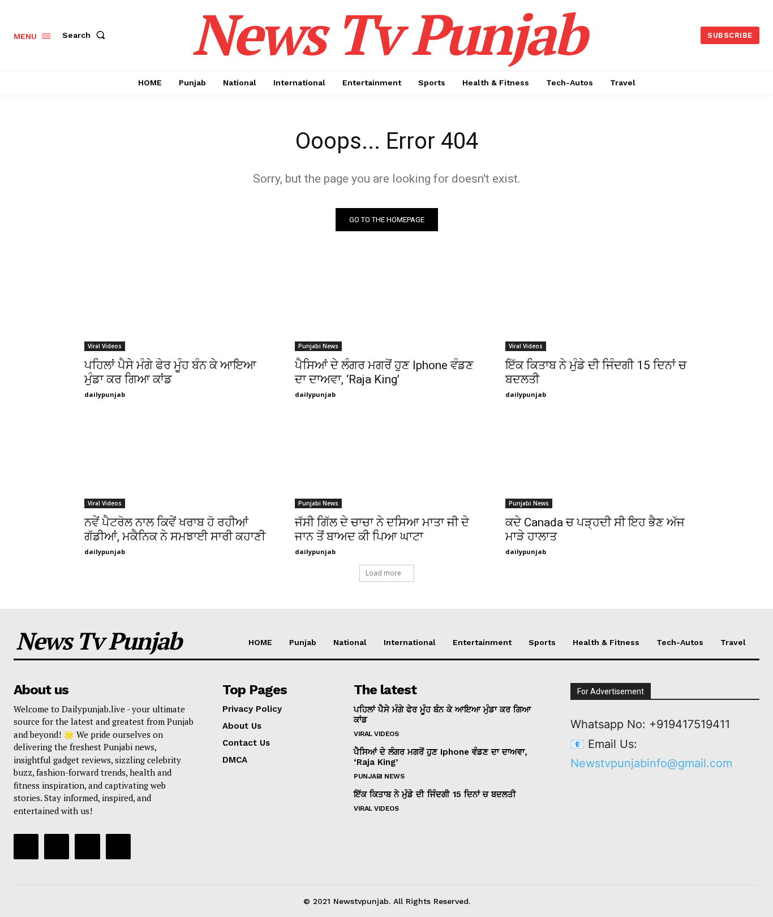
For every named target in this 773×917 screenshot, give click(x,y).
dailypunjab (104, 394)
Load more (383, 573)
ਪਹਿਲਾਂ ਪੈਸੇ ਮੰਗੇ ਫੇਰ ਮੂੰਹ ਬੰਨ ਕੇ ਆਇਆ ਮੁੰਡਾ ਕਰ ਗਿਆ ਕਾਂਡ (170, 372)
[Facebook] (26, 846)
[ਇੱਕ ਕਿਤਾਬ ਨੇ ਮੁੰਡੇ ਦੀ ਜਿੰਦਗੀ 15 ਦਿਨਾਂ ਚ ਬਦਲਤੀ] (597, 305)
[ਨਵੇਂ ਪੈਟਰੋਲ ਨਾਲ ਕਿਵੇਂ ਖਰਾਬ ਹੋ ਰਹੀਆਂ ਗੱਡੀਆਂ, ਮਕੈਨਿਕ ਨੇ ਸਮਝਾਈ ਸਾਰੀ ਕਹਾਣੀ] (176, 462)
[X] (87, 846)
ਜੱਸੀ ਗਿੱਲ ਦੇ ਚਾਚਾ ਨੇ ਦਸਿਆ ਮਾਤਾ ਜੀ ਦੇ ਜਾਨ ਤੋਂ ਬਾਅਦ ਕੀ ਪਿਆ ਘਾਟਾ (382, 529)
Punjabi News (318, 346)
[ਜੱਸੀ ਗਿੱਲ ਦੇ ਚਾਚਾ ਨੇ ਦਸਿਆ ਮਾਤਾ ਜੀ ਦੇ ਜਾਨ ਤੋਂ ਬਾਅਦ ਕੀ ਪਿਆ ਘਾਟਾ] (386, 462)
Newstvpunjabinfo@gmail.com (651, 763)
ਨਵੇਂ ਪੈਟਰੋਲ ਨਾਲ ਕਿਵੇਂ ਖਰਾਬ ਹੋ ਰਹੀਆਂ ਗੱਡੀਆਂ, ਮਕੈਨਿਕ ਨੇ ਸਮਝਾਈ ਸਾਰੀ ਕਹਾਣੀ (174, 529)
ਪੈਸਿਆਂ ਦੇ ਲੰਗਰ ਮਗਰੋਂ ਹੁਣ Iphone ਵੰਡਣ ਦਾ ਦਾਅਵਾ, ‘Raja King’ (384, 372)
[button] (86, 35)
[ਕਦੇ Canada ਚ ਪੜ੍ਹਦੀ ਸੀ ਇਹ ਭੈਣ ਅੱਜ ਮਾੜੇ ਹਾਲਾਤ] (597, 462)
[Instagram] (56, 846)
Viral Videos (105, 346)
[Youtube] (118, 846)
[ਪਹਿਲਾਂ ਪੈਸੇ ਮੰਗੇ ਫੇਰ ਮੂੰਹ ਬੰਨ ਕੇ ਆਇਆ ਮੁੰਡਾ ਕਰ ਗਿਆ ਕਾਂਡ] (176, 305)
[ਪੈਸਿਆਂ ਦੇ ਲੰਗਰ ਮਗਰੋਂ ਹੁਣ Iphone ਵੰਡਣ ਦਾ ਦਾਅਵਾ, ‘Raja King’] (386, 305)
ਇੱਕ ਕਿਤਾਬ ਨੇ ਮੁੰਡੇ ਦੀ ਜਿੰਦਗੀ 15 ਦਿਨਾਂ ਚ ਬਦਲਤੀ (435, 794)
